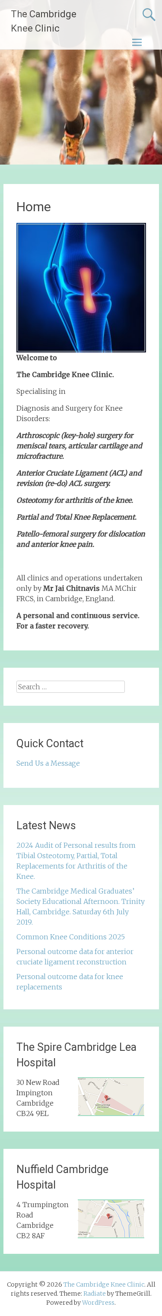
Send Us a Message (48, 763)
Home (33, 206)
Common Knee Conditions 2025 (70, 936)
